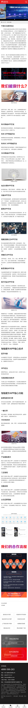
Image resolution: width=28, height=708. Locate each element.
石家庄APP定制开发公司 (9, 687)
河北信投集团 (4, 603)
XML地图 (21, 696)
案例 (10, 22)
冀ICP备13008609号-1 (6, 696)
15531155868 (11, 679)
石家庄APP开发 (18, 684)
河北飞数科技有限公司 (6, 684)
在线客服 (10, 707)
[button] (13, 19)
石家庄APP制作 (5, 692)
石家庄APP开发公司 (11, 686)
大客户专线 (17, 707)
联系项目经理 (14, 643)
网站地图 (15, 696)
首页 (8, 22)
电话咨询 (24, 707)
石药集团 (3, 605)
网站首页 (3, 707)
